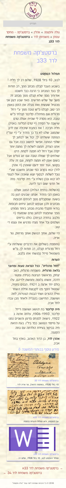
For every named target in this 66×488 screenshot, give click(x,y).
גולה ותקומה (52, 32)
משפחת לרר (41, 37)
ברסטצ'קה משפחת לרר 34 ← (22, 473)
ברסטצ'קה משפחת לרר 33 (46, 380)
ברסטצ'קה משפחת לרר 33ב (46, 454)
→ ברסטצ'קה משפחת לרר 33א (42, 468)
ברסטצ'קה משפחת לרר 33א (46, 417)
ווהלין (37, 32)
